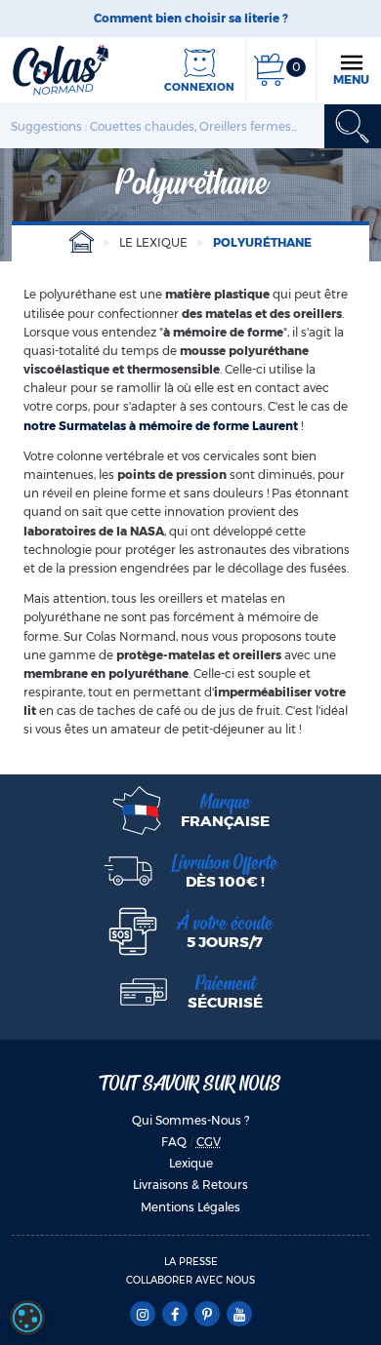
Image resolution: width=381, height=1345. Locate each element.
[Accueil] (81, 242)
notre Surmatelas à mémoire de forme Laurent (160, 425)
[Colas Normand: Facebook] (174, 1315)
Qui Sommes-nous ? (190, 1120)
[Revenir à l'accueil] (60, 68)
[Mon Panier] (269, 70)
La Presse (191, 1261)
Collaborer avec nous (190, 1280)
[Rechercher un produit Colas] (352, 126)
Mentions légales (190, 1207)
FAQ (174, 1141)
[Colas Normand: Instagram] (142, 1315)
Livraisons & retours (190, 1184)
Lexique (191, 1163)
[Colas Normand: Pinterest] (206, 1315)
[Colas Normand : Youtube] (239, 1315)
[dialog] (27, 1317)
